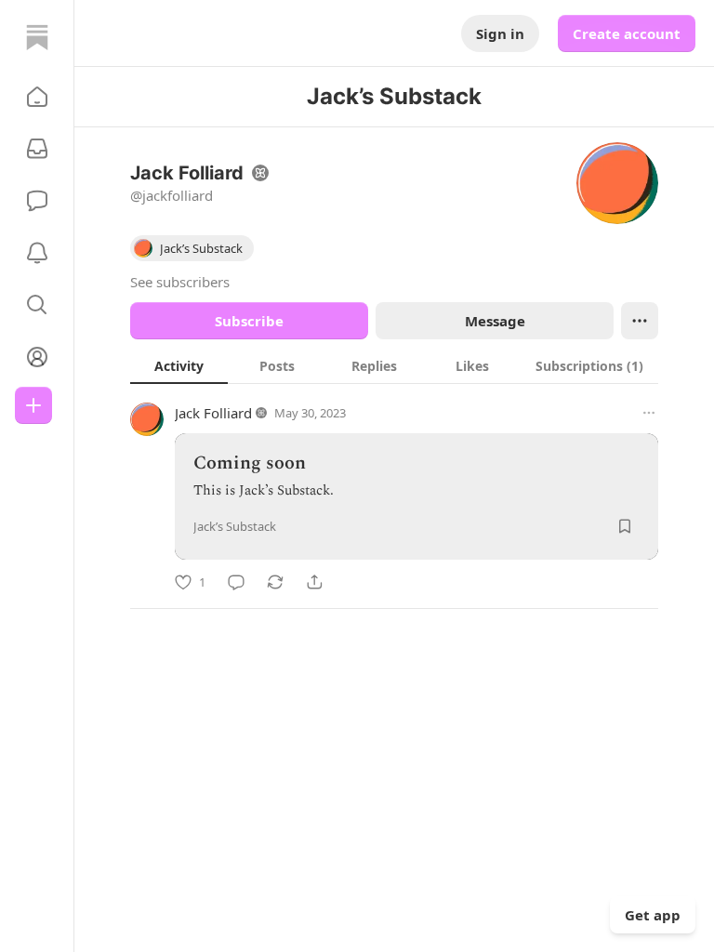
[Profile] (37, 357)
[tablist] (394, 365)
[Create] (33, 405)
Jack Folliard (213, 412)
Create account (627, 33)
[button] (37, 96)
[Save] (625, 526)
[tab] (179, 365)
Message (495, 320)
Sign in (500, 33)
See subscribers (180, 281)
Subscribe (249, 320)
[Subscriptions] (37, 148)
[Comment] (236, 582)
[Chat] (37, 200)
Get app (653, 915)
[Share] (314, 582)
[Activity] (37, 253)
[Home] (37, 37)
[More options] (649, 413)
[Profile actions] (639, 320)
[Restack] (275, 582)
